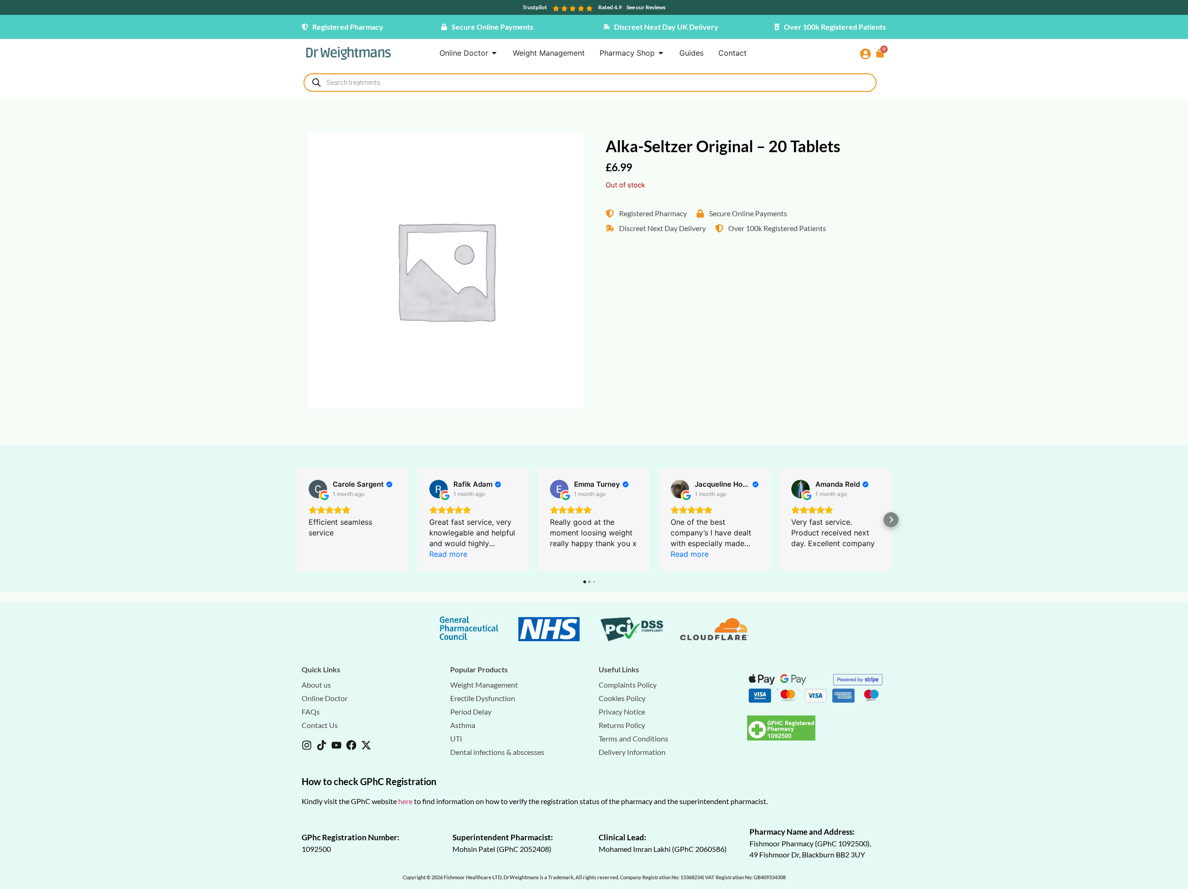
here (405, 801)
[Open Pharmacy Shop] (661, 52)
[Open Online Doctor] (494, 52)
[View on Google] (318, 489)
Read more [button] (448, 554)
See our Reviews (645, 7)
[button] (297, 519)
